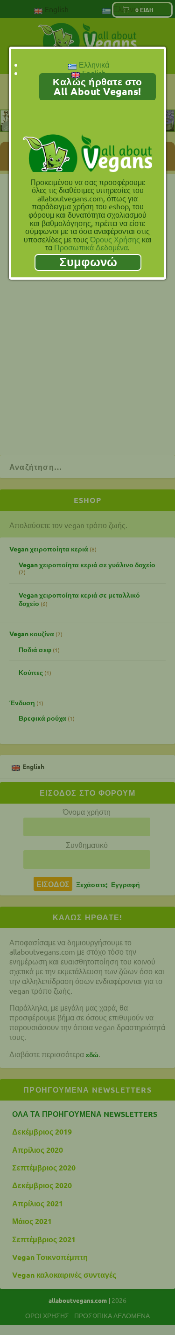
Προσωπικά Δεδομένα (91, 247)
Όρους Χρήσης (115, 239)
